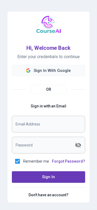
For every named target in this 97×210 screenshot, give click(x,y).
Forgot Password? (68, 161)
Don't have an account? (49, 194)
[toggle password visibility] (78, 145)
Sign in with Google (52, 70)
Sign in (48, 176)
